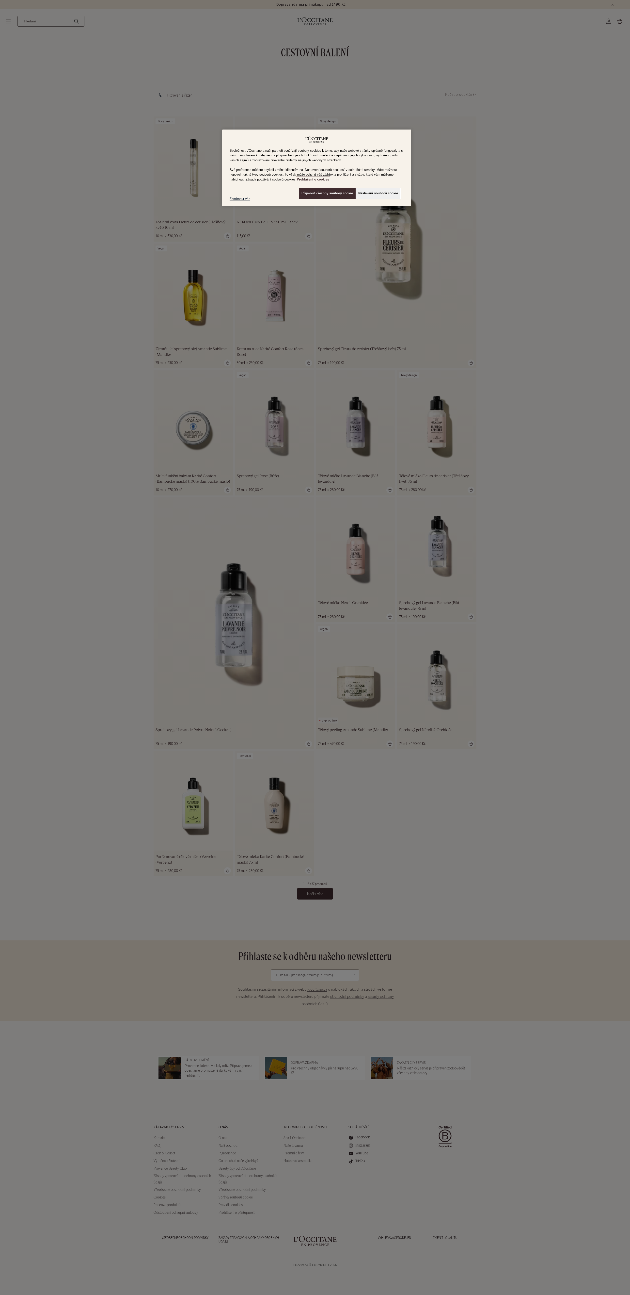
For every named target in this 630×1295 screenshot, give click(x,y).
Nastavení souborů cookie (378, 193)
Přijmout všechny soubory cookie (327, 193)
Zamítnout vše (240, 199)
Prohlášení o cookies (313, 179)
